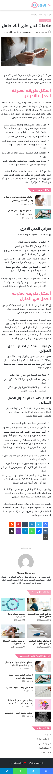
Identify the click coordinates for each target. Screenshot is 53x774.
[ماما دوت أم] (38, 5)
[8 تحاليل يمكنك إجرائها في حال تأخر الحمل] (39, 631)
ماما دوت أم (18, 763)
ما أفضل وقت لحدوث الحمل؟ (19, 688)
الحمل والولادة (36, 15)
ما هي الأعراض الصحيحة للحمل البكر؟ (39, 615)
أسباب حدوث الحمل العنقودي (19, 713)
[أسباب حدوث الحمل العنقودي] (43, 717)
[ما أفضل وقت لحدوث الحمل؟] (43, 691)
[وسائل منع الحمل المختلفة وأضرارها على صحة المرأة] (43, 704)
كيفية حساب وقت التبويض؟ (16, 615)
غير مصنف (45, 752)
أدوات (46, 734)
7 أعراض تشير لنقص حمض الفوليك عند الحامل (20, 212)
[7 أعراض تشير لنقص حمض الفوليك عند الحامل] (43, 214)
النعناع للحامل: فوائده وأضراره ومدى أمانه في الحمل (18, 199)
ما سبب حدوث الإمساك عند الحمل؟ (14, 642)
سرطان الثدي (43, 747)
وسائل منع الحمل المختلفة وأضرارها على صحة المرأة (20, 701)
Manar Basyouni (41, 32)
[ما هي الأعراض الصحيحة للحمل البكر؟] (39, 604)
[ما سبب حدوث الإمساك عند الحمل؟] (13, 631)
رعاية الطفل (44, 743)
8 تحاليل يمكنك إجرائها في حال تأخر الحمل (40, 642)
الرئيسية (47, 15)
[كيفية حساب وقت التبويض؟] (13, 604)
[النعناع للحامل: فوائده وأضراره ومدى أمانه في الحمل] (43, 200)
